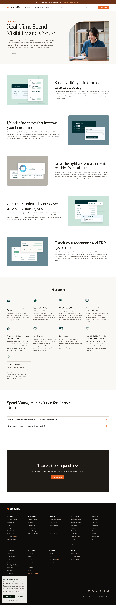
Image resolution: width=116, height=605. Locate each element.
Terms (84, 596)
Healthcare (95, 525)
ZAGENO (73, 542)
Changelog (10, 536)
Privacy (90, 596)
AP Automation (53, 525)
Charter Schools (96, 531)
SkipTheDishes (11, 570)
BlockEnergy (10, 567)
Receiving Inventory (33, 533)
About (51, 553)
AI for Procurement (12, 522)
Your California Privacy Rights (102, 596)
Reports (30, 556)
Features (9, 525)
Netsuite (73, 528)
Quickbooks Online (76, 519)
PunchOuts (74, 533)
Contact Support (75, 559)
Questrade (10, 562)
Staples (73, 539)
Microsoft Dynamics (76, 531)
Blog (29, 570)
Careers (51, 559)
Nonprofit (94, 522)
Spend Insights (53, 522)
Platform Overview (12, 519)
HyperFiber (10, 553)
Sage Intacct (74, 525)
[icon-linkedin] (89, 591)
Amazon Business (75, 536)
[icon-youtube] (97, 591)
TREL (8, 559)
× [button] (25, 578)
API (72, 544)
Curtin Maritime (11, 556)
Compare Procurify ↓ (33, 573)
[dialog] (14, 589)
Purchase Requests (33, 519)
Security (79, 596)
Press (50, 556)
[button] (14, 600)
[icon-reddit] (100, 591)
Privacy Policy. (20, 593)
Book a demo (103, 7)
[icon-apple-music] (108, 591)
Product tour (13, 53)
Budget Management (55, 519)
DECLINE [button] (20, 596)
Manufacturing (96, 536)
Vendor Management (34, 531)
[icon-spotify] (104, 591)
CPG (93, 539)
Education (94, 528)
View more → (10, 576)
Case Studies (31, 553)
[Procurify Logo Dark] (13, 8)
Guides (30, 559)
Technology (95, 519)
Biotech (94, 533)
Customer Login (75, 553)
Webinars (30, 567)
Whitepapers (31, 562)
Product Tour (10, 533)
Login (93, 7)
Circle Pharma (10, 573)
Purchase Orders (32, 525)
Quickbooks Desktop (76, 522)
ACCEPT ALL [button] (9, 596)
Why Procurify (11, 531)
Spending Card (53, 533)
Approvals (31, 522)
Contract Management (34, 528)
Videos (30, 565)
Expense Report (53, 531)
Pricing (87, 7)
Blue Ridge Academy (12, 565)
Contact (51, 562)
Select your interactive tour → (71, 2)
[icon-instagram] (93, 591)
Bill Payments (53, 528)
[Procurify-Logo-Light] (13, 509)
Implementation (11, 539)
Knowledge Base (75, 556)
